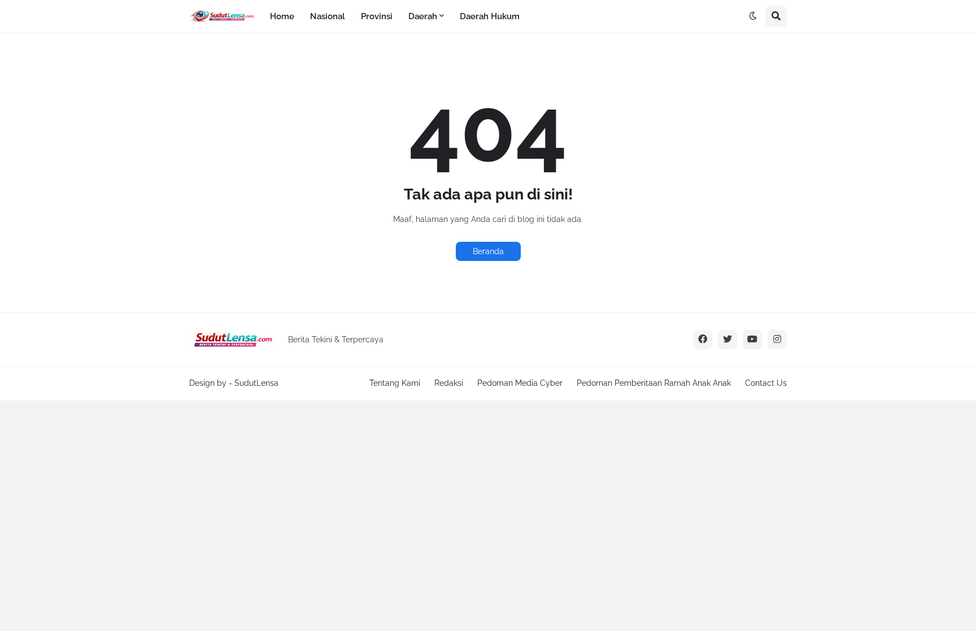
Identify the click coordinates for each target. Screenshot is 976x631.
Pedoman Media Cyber (520, 383)
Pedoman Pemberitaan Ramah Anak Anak (654, 383)
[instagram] (777, 339)
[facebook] (702, 339)
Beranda (488, 251)
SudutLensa (256, 383)
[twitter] (727, 339)
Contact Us (766, 383)
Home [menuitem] (282, 16)
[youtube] (752, 339)
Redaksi (448, 383)
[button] (752, 16)
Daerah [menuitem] (422, 16)
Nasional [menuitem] (327, 16)
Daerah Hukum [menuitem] (490, 16)
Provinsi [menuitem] (377, 16)
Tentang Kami (394, 383)
